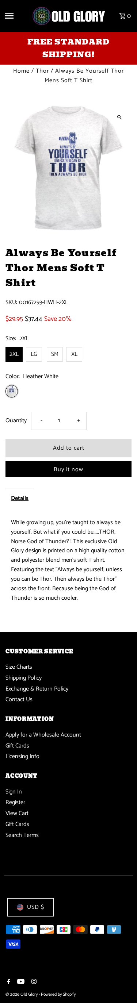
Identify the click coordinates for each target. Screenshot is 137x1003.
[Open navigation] (15, 16)
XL (74, 354)
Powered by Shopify (58, 994)
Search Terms (22, 835)
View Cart (16, 813)
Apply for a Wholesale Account (43, 735)
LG (34, 354)
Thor (42, 71)
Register (15, 802)
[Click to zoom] (119, 117)
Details (19, 498)
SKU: (11, 302)
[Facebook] (7, 982)
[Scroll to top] (121, 984)
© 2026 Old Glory (22, 994)
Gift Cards (17, 746)
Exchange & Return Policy (36, 689)
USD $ (35, 907)
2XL (14, 354)
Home (21, 71)
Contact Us (19, 699)
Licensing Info (22, 756)
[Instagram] (33, 982)
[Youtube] (19, 982)
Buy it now (68, 469)
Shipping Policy (23, 678)
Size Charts (18, 667)
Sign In (13, 792)
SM (54, 354)
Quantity (16, 421)
